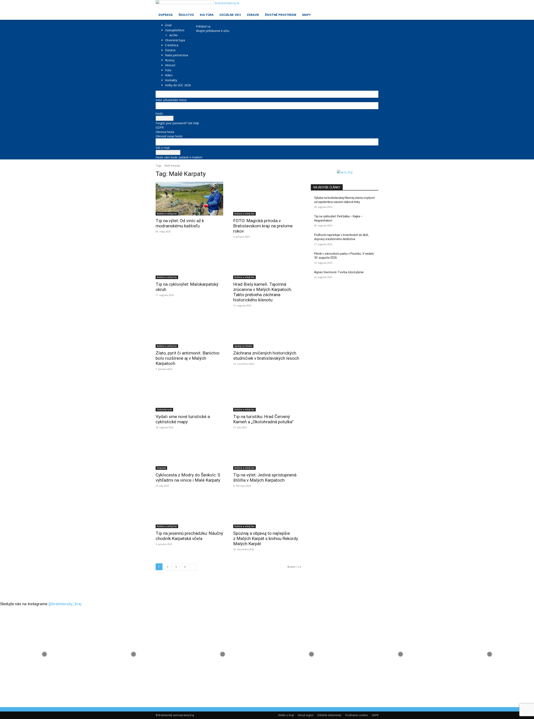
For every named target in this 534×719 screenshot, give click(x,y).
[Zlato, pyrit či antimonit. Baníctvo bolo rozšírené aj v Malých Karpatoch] (189, 331)
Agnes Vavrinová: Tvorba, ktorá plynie (339, 272)
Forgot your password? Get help (177, 123)
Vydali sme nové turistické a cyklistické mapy (183, 419)
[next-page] (193, 566)
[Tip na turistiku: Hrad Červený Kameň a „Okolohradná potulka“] (267, 394)
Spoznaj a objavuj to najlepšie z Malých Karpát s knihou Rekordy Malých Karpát (265, 538)
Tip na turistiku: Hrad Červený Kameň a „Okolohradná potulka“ (263, 419)
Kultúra (207, 15)
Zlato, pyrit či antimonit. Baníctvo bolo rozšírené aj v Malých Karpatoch (187, 358)
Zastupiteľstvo (174, 30)
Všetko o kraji (286, 715)
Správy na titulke (243, 345)
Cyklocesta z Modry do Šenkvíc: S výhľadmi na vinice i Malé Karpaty (188, 477)
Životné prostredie (280, 15)
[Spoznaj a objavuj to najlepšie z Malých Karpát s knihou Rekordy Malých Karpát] (267, 511)
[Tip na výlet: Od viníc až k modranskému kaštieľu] (189, 198)
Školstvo (186, 15)
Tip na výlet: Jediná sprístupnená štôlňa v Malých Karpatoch (264, 477)
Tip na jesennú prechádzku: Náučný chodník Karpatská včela (189, 536)
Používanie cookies (356, 715)
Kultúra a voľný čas (167, 213)
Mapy (306, 15)
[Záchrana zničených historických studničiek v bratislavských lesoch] (267, 331)
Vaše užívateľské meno (171, 100)
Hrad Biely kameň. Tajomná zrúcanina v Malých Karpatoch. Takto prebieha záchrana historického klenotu (262, 292)
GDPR (160, 127)
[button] (373, 5)
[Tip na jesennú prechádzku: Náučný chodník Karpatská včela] (189, 511)
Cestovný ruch (164, 409)
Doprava (166, 15)
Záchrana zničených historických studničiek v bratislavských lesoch (266, 356)
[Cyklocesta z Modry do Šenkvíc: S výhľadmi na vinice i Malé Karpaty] (189, 453)
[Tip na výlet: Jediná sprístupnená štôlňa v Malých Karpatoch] (267, 453)
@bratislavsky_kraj (64, 603)
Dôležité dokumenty (329, 715)
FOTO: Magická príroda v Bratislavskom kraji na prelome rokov (263, 226)
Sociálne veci (230, 15)
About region (306, 715)
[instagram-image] (44, 654)
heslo (159, 113)
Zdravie (253, 15)
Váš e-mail (163, 148)
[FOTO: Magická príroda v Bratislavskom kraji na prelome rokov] (267, 198)
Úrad (168, 25)
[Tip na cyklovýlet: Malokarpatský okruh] (189, 262)
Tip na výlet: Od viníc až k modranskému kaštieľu (180, 223)
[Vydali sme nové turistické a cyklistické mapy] (189, 394)
